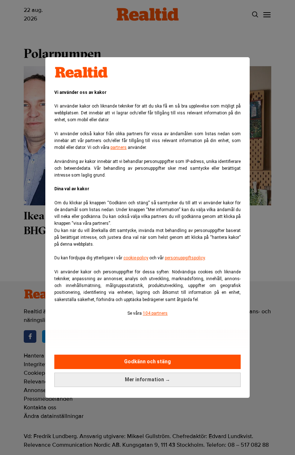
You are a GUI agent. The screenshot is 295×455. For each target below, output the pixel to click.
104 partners (155, 313)
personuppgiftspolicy (185, 257)
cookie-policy (135, 257)
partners (118, 147)
